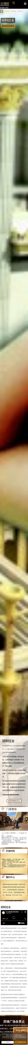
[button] (26, 1028)
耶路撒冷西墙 (4, 8)
